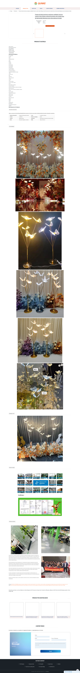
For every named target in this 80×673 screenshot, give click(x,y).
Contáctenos (49, 8)
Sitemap (47, 671)
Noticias (34, 8)
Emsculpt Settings (42, 666)
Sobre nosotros (60, 8)
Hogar (17, 8)
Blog (41, 8)
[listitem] (40, 33)
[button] (34, 34)
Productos (25, 8)
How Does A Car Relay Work (30, 666)
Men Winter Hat (52, 666)
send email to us (50, 25)
